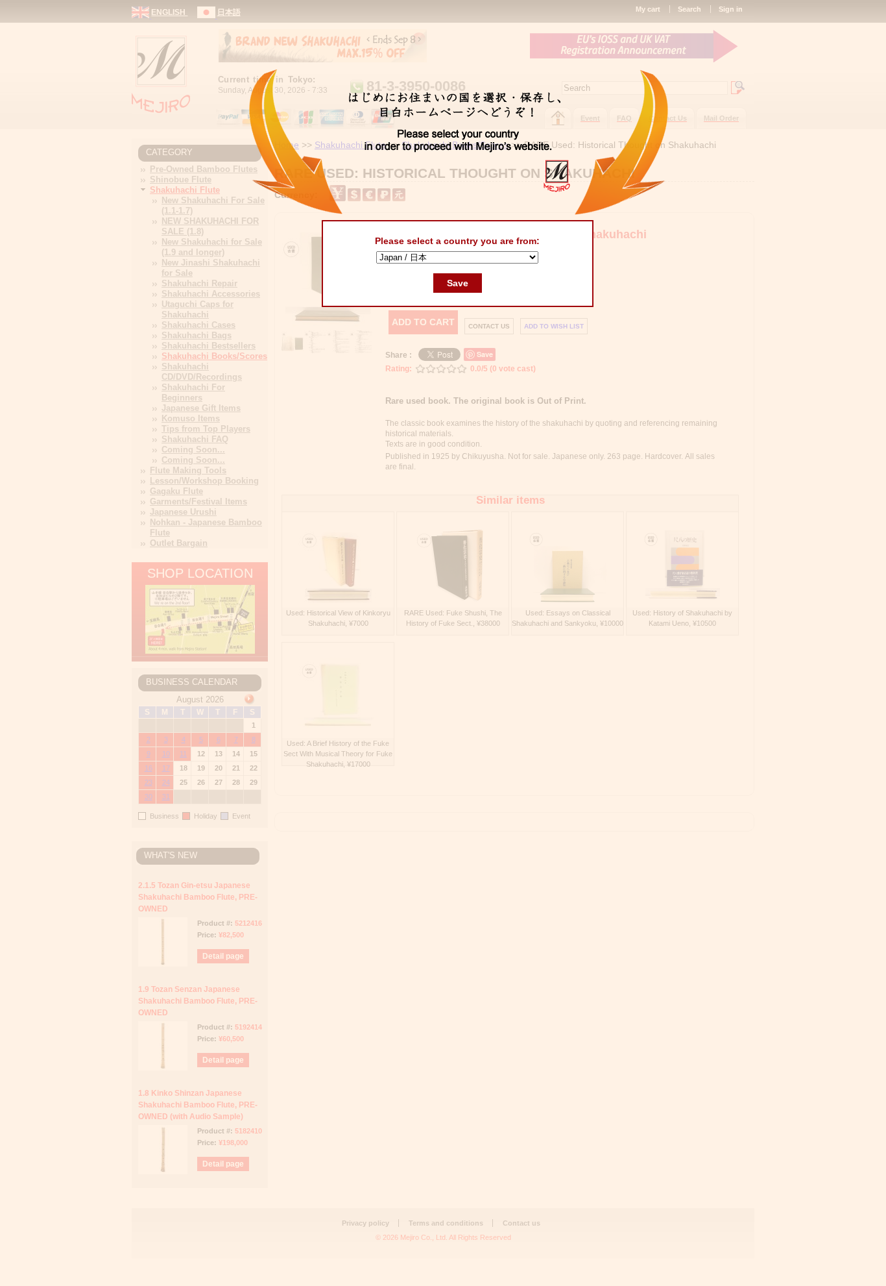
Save (457, 283)
